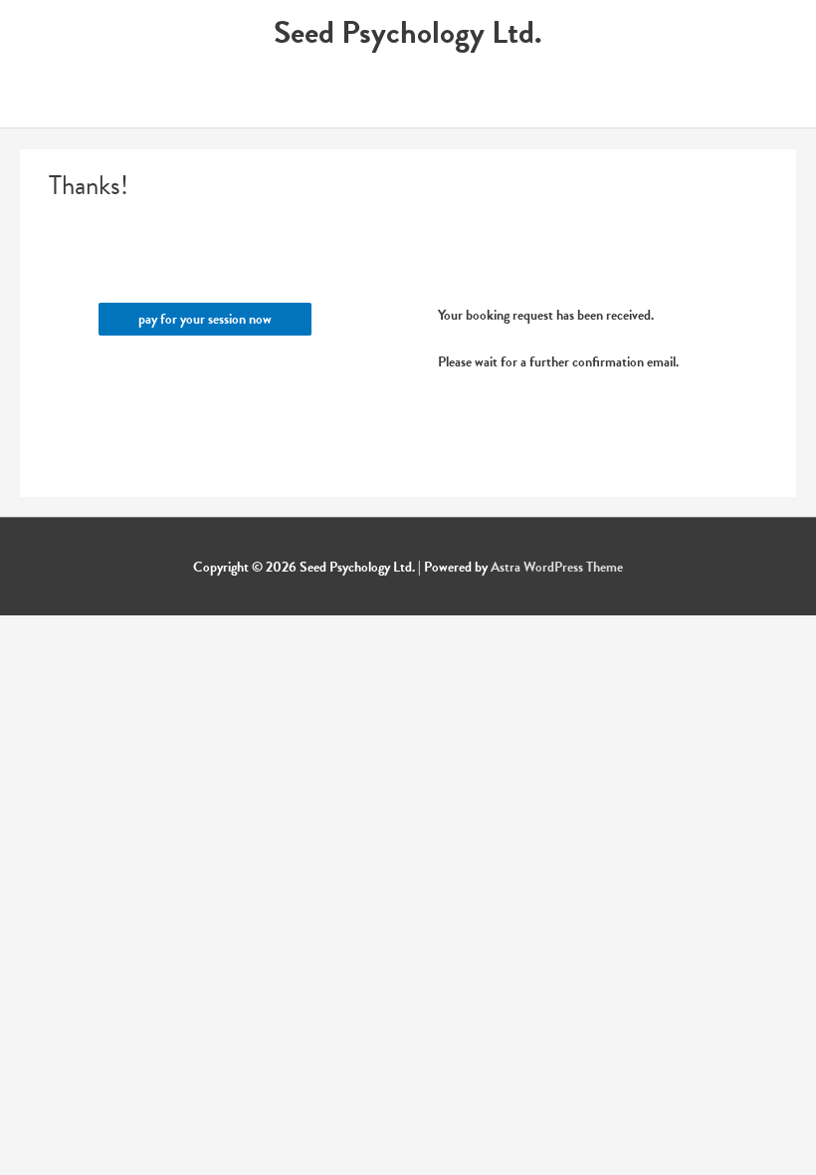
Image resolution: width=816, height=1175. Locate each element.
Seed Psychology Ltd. (408, 32)
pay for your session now (205, 319)
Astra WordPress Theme (557, 567)
